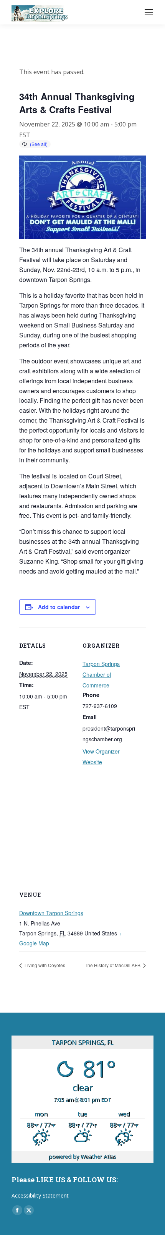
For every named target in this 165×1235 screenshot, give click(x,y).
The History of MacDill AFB (113, 965)
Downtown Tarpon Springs (51, 913)
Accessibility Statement (40, 1195)
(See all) (39, 144)
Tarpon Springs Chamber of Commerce (101, 674)
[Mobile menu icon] (148, 12)
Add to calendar (59, 607)
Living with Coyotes (44, 965)
